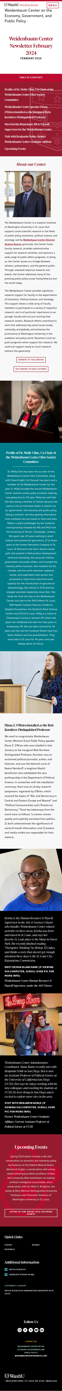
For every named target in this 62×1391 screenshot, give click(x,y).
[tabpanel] (31, 516)
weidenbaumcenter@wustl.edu (31, 1356)
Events (8, 1245)
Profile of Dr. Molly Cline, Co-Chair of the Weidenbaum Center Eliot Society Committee (29, 94)
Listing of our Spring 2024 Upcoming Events (31, 1213)
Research (10, 1249)
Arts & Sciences (17, 1270)
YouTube (36, 1330)
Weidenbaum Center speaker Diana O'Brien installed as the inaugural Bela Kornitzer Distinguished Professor (28, 112)
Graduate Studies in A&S (21, 1275)
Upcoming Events (15, 149)
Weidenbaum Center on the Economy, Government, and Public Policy (28, 16)
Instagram (19, 1330)
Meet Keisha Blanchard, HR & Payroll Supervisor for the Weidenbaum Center (28, 126)
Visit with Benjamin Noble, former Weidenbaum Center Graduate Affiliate (28, 138)
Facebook (25, 1330)
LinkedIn (42, 1330)
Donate (36, 1245)
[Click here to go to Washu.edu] (14, 1378)
